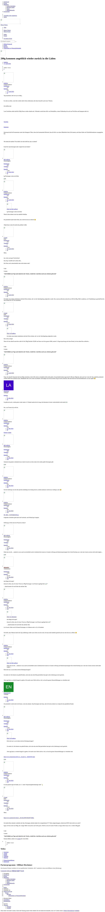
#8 (7, 399)
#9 (7, 430)
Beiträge (6, 88)
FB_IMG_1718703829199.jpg (11, 515)
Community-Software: (12, 871)
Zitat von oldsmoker (12, 616)
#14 (8, 578)
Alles (5, 27)
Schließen (77, 910)
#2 (7, 173)
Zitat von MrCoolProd (12, 209)
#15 (8, 609)
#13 (8, 549)
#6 (7, 325)
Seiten (5, 34)
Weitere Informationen (68, 910)
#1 (7, 93)
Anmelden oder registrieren (10, 15)
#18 (8, 730)
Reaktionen (6, 86)
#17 (8, 701)
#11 (8, 487)
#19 (8, 782)
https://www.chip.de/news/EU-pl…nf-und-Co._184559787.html (19, 756)
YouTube (6, 121)
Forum (5, 35)
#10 (8, 459)
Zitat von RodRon (11, 333)
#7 (7, 374)
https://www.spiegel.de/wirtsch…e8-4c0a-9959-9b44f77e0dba (19, 817)
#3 (7, 201)
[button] (6, 852)
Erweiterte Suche (8, 38)
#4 (7, 250)
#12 (8, 512)
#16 (8, 655)
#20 (8, 810)
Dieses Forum (7, 31)
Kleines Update (7, 432)
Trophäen (6, 166)
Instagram (6, 127)
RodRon (6, 62)
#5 (7, 296)
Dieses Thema (7, 30)
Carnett (19, 838)
